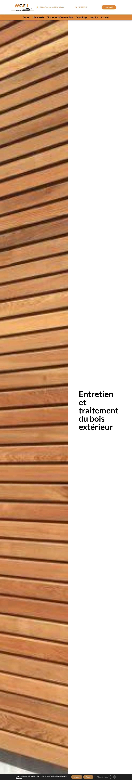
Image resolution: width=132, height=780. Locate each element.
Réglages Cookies (102, 777)
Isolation (94, 17)
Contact (105, 17)
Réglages (19, 778)
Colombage (81, 17)
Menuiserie (38, 17)
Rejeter (88, 777)
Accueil (26, 17)
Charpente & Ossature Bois (60, 17)
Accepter (77, 777)
